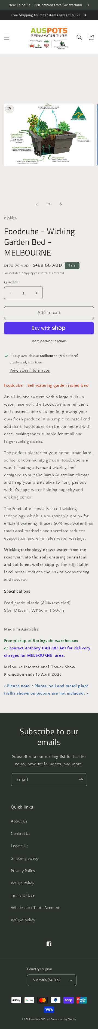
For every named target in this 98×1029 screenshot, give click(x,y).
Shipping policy (24, 858)
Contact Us (20, 834)
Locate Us (19, 846)
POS (43, 1019)
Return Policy (22, 883)
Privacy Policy (23, 871)
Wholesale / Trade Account (35, 908)
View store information (30, 370)
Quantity (11, 282)
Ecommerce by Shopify (63, 1019)
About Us (19, 821)
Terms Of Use (23, 895)
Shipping (28, 273)
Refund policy (23, 920)
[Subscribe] (81, 779)
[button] (7, 37)
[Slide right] (61, 204)
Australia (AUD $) (46, 980)
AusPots (35, 1019)
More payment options (49, 341)
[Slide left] (37, 204)
